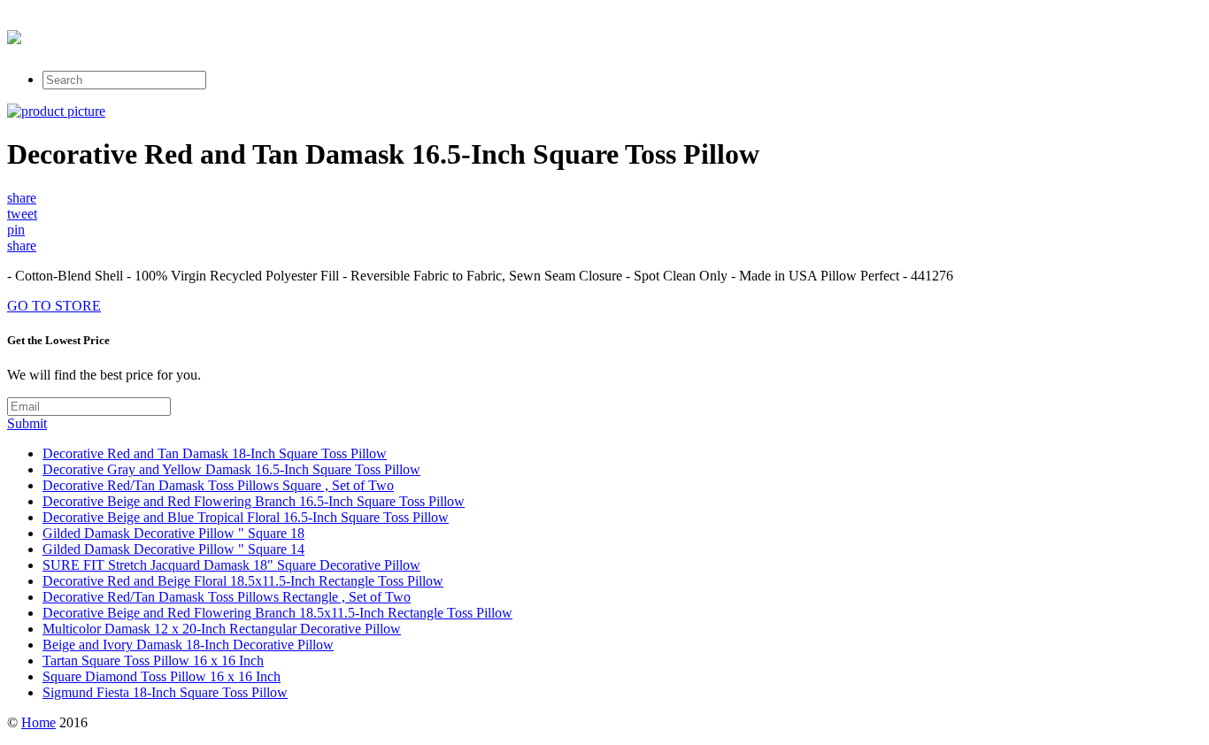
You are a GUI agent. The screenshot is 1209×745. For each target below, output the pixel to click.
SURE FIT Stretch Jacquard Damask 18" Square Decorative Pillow (231, 564)
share (21, 197)
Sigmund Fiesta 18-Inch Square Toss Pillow (165, 692)
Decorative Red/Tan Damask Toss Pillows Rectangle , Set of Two (226, 596)
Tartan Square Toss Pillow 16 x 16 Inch (153, 660)
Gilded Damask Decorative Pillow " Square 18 (173, 533)
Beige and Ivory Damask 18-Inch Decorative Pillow (188, 644)
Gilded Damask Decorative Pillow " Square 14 (173, 549)
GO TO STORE (54, 305)
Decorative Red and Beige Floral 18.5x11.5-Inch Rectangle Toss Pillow (242, 580)
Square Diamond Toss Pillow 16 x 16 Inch (161, 676)
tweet (22, 213)
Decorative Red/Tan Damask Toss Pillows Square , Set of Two (218, 485)
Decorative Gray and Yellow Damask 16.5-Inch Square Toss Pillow (231, 469)
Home (38, 722)
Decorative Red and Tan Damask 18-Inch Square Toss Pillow (214, 453)
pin (16, 229)
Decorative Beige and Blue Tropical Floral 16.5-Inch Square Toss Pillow (245, 517)
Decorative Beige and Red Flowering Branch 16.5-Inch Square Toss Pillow (253, 501)
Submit (27, 423)
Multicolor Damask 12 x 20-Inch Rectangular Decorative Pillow (221, 628)
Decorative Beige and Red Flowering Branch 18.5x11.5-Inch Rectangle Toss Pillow (277, 612)
